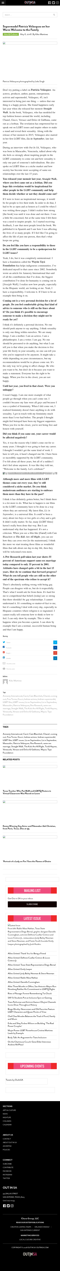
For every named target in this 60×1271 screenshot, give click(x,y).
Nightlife (7, 1117)
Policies (6, 1150)
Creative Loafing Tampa (20, 1227)
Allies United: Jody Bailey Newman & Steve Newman (31, 973)
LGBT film (7, 702)
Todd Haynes (51, 708)
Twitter (8, 642)
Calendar (7, 1125)
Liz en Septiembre (33, 702)
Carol (25, 696)
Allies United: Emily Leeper (20, 969)
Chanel (46, 696)
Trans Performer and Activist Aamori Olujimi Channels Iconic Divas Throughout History (32, 1003)
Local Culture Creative (30, 1239)
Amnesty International (12, 696)
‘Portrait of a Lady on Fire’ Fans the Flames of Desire (27, 861)
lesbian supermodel (46, 699)
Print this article (11, 669)
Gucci (20, 699)
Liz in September (49, 702)
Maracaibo (7, 705)
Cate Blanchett (35, 696)
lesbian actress (30, 699)
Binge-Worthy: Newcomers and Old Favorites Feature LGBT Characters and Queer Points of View (31, 1010)
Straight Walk (17, 708)
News (5, 1114)
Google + (8, 653)
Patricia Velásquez (41, 90)
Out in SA (30, 1254)
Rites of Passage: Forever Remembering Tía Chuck (30, 993)
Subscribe (32, 904)
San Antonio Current (30, 1230)
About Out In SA (10, 1142)
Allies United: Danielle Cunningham (24, 982)
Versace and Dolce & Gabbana (26, 711)
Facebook (8, 648)
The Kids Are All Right (34, 708)
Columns (7, 1121)
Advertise (7, 1146)
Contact (7, 1139)
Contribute (8, 1167)
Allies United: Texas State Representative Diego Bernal (32, 964)
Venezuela (7, 711)
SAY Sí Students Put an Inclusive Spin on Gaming (30, 997)
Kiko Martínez (41, 34)
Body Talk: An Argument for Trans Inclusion (27, 1037)
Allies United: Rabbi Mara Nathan (23, 977)
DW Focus (30, 3)
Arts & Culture (10, 34)
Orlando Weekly (42, 1227)
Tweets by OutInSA (14, 1079)
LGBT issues (18, 702)
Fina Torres (12, 699)
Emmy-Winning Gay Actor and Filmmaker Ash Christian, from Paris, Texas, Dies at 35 (29, 827)
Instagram (7, 1175)
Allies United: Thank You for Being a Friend (27, 953)
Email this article (11, 664)
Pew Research (36, 705)
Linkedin (8, 658)
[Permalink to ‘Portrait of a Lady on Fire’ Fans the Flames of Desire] (30, 847)
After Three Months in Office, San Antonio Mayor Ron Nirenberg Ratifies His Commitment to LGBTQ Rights (32, 988)
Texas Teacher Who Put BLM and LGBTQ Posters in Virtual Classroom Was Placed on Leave (27, 792)
